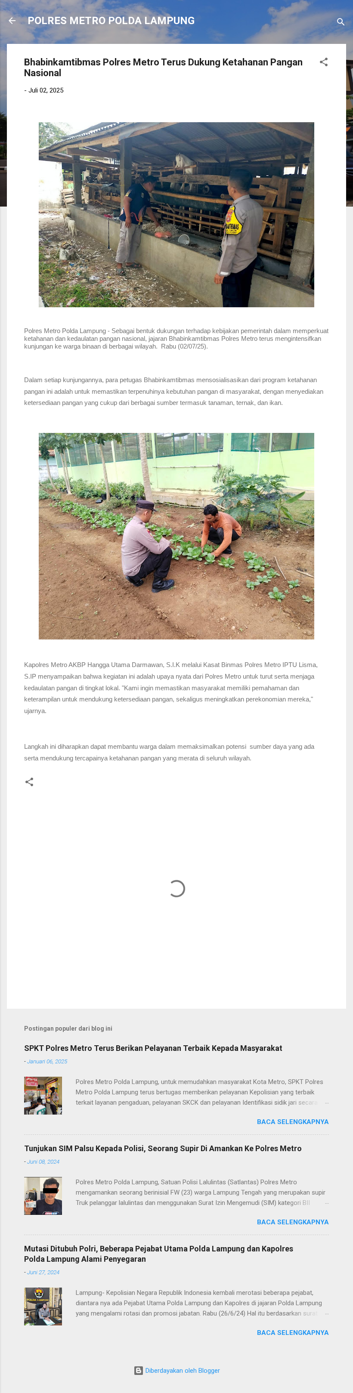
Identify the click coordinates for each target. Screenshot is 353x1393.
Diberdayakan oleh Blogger (182, 1370)
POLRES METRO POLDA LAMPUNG (111, 21)
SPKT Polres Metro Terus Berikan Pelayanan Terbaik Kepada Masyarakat (153, 1048)
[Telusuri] (341, 23)
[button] (324, 63)
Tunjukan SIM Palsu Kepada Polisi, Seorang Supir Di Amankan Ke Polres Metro (163, 1148)
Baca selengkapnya (293, 1122)
